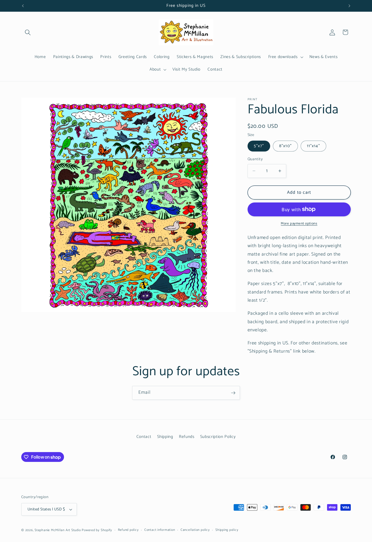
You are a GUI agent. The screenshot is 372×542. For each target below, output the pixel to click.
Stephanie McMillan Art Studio (58, 530)
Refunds (186, 436)
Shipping (165, 436)
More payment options (299, 223)
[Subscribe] (233, 393)
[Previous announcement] (23, 5)
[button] (27, 32)
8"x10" (285, 146)
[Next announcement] (349, 5)
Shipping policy (227, 530)
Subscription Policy (218, 436)
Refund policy (128, 530)
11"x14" (313, 146)
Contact (143, 436)
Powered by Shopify (97, 530)
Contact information (159, 530)
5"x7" (259, 146)
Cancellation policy (195, 530)
